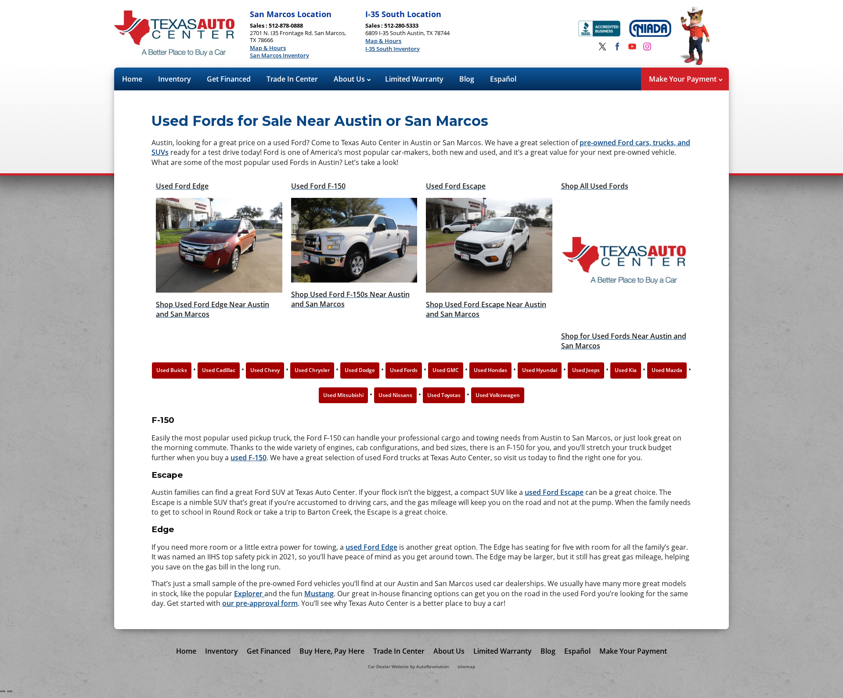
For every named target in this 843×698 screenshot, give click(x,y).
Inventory (174, 79)
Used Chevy (265, 370)
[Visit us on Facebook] (617, 46)
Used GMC (445, 370)
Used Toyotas (444, 395)
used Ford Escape (554, 492)
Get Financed (229, 79)
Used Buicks (171, 370)
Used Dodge (360, 370)
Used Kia (626, 370)
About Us (350, 79)
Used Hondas (490, 370)
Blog (466, 79)
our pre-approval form (260, 603)
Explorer (249, 593)
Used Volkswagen (498, 395)
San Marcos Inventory (279, 55)
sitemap (466, 666)
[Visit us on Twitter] (602, 46)
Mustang (319, 593)
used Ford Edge (371, 547)
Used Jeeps (586, 370)
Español (503, 79)
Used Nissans (395, 395)
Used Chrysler (312, 370)
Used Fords (404, 370)
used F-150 (249, 457)
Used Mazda (667, 370)
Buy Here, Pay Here (331, 651)
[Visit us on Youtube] (632, 46)
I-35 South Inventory (392, 49)
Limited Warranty (414, 79)
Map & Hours (268, 48)
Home (132, 79)
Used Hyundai (539, 370)
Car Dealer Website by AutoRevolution (408, 666)
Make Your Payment (683, 79)
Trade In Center (292, 79)
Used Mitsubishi (343, 395)
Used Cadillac (218, 370)
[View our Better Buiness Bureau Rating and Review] (599, 30)
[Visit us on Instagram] (647, 46)
